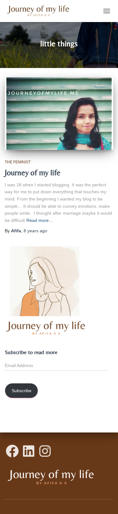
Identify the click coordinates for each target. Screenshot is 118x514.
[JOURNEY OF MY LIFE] (40, 11)
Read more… (39, 220)
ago (35, 230)
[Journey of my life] (59, 113)
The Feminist (18, 162)
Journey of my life (32, 172)
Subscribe (21, 390)
